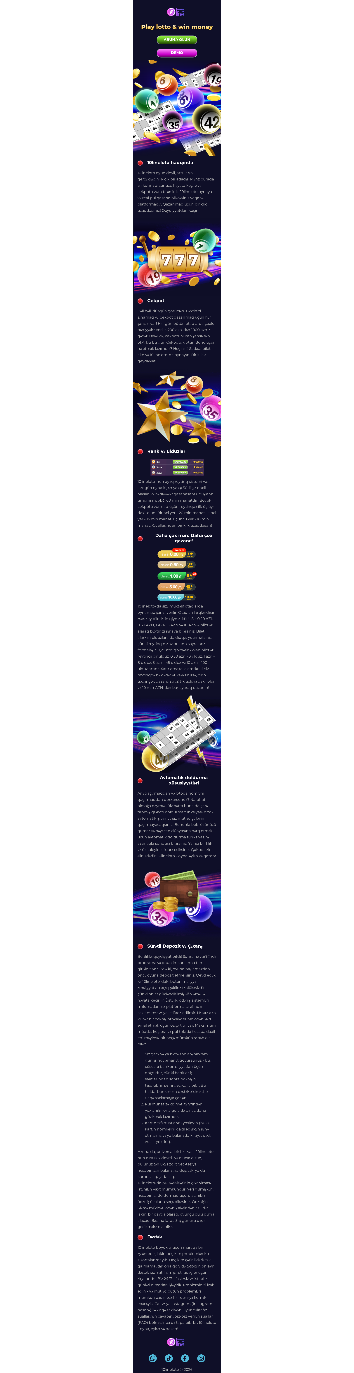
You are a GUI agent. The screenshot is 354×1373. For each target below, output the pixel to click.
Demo (177, 53)
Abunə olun (177, 40)
